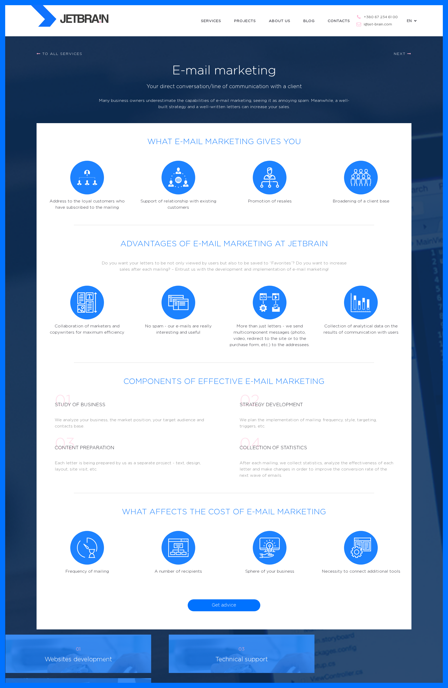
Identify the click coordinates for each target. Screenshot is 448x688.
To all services (61, 53)
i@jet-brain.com (378, 24)
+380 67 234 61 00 (381, 17)
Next (400, 53)
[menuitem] (217, 21)
